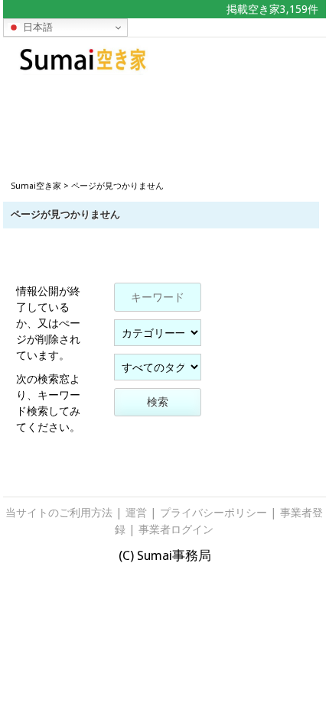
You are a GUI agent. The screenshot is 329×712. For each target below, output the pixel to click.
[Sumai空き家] (83, 70)
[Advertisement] (164, 115)
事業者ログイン (175, 529)
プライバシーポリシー (213, 512)
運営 (136, 512)
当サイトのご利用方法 (58, 512)
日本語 (36, 27)
